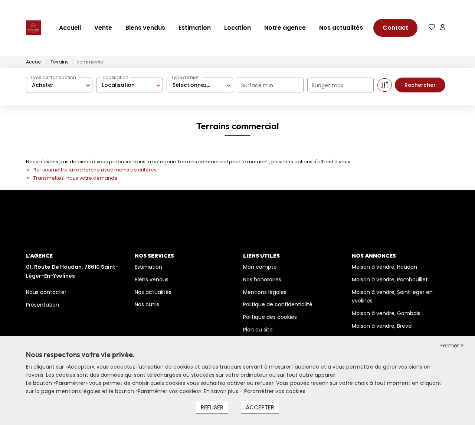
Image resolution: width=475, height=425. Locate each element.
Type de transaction (53, 77)
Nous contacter (46, 292)
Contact (395, 27)
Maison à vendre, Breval (382, 326)
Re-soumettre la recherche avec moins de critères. (95, 169)
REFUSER (212, 407)
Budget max (327, 85)
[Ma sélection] (432, 28)
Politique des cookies (270, 317)
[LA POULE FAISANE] (33, 28)
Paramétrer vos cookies (274, 391)
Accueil (70, 27)
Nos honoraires (262, 279)
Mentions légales (264, 292)
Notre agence (285, 27)
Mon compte (260, 267)
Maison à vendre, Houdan (384, 267)
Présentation (42, 304)
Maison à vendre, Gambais (386, 313)
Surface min (257, 85)
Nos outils (147, 304)
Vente (103, 27)
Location (237, 27)
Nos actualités (341, 27)
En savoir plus (222, 391)
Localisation (114, 77)
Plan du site (258, 329)
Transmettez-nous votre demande (75, 178)
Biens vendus (145, 27)
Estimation (194, 27)
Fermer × (452, 345)
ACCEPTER (260, 407)
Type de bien (185, 77)
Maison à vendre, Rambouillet (390, 279)
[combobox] (59, 85)
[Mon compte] (442, 28)
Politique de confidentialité (277, 304)
